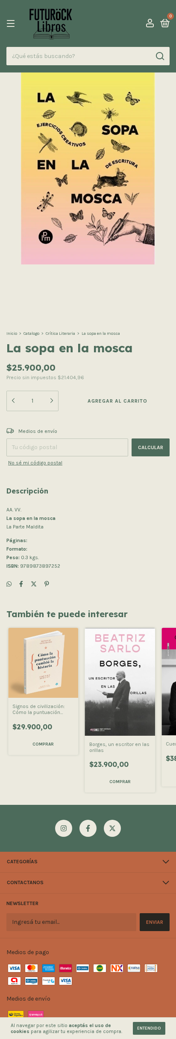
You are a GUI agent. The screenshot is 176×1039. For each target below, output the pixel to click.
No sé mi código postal (35, 463)
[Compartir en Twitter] (34, 584)
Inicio (11, 333)
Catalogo (31, 333)
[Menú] (12, 24)
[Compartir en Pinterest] (46, 584)
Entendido (149, 1028)
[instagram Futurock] (63, 828)
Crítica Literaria (60, 333)
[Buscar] (160, 56)
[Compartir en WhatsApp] (9, 584)
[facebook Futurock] (88, 828)
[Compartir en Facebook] (21, 584)
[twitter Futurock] (112, 828)
